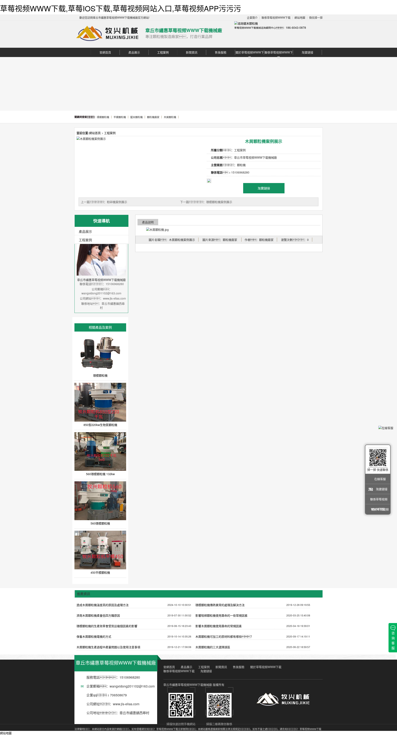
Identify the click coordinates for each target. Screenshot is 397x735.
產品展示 (134, 52)
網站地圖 (299, 17)
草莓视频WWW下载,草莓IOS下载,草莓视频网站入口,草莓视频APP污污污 (120, 8)
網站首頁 (95, 133)
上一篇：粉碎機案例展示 (104, 202)
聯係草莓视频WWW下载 (276, 17)
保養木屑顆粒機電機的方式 (94, 636)
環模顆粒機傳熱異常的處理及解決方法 (220, 605)
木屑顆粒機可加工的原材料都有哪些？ (224, 636)
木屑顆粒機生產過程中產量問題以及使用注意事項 (108, 647)
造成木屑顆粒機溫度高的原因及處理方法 (103, 605)
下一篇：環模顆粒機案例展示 (206, 202)
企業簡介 (252, 17)
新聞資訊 (191, 52)
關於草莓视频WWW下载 (250, 52)
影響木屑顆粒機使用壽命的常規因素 (218, 626)
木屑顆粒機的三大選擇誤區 (212, 647)
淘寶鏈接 (307, 52)
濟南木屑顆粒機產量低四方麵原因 (98, 615)
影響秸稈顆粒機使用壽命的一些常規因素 (221, 615)
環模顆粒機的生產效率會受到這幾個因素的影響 (107, 626)
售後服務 (220, 52)
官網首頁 (105, 52)
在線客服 (380, 479)
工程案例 (163, 52)
